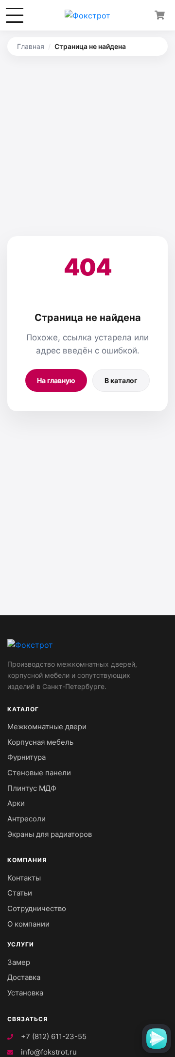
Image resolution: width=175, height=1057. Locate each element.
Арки (16, 803)
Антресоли (26, 818)
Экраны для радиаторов (49, 834)
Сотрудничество (36, 908)
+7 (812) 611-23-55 (53, 1036)
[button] (14, 15)
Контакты (24, 877)
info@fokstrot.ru (48, 1052)
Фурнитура (26, 757)
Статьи (19, 892)
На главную (56, 380)
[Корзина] (159, 15)
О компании (28, 924)
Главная (30, 46)
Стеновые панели (39, 772)
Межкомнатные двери (47, 726)
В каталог (121, 380)
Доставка (23, 977)
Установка (25, 992)
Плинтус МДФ (31, 788)
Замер (18, 962)
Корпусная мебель (40, 742)
